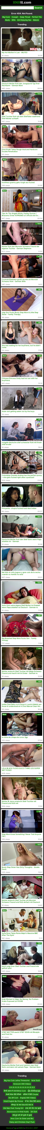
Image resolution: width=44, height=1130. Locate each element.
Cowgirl (15, 17)
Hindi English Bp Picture (13, 1101)
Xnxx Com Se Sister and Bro (22, 1118)
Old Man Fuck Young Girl (13, 1108)
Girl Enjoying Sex (24, 20)
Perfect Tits (37, 17)
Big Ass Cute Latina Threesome (16, 1080)
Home (8, 1128)
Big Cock (6, 17)
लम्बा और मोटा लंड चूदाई (33, 1108)
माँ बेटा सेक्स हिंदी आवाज (32, 1101)
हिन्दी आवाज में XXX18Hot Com (15, 1091)
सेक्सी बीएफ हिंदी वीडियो (13, 1094)
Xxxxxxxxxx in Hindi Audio (18, 1112)
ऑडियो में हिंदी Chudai (30, 1094)
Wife (13, 20)
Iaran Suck (35, 1080)
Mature (36, 20)
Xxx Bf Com (13, 1098)
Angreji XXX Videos (28, 1098)
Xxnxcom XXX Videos (22, 1084)
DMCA (21, 1128)
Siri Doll (34, 1112)
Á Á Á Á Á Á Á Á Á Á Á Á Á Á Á (22, 1087)
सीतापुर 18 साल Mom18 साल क (22, 1105)
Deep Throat (25, 17)
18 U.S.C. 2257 (32, 1128)
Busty (7, 20)
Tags (15, 1128)
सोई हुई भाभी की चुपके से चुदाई (22, 1115)
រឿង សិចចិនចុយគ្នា (34, 1091)
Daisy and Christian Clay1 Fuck (22, 1122)
